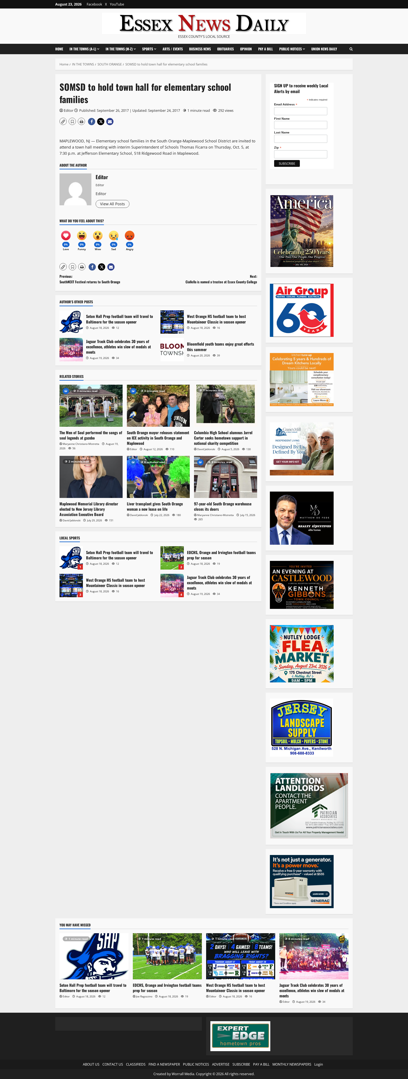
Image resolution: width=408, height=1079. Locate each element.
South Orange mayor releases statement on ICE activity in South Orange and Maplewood (158, 438)
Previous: (90, 279)
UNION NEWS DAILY (324, 48)
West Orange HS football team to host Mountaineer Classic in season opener (172, 322)
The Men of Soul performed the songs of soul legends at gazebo (91, 435)
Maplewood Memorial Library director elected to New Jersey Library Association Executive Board (89, 509)
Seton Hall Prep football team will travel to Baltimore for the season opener (71, 322)
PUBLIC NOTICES (196, 1064)
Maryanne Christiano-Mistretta (81, 444)
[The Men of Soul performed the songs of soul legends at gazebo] (91, 406)
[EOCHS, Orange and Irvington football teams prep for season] (167, 956)
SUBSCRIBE (241, 1064)
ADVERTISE (221, 1064)
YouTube (117, 4)
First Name (282, 118)
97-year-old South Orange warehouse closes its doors (222, 506)
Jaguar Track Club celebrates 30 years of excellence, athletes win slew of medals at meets (71, 349)
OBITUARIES (225, 48)
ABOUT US (91, 1064)
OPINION (246, 48)
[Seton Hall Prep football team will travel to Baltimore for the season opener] (94, 956)
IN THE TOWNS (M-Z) (119, 48)
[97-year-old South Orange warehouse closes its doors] (225, 477)
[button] (351, 49)
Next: (221, 279)
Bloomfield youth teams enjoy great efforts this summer (172, 349)
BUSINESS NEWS (200, 48)
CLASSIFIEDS (136, 1064)
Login (318, 1064)
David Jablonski (206, 449)
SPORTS (147, 48)
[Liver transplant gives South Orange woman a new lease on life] (158, 477)
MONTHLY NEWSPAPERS (291, 1064)
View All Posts (112, 203)
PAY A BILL (265, 48)
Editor (69, 110)
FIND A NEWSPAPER (164, 1064)
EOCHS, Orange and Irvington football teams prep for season (172, 558)
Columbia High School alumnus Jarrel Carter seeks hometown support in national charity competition (223, 438)
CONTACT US (112, 1064)
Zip (277, 148)
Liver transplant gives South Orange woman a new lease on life (155, 506)
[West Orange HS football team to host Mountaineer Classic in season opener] (240, 956)
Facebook (94, 4)
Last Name (281, 132)
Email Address (285, 104)
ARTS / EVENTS (173, 48)
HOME (59, 48)
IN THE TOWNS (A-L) (82, 48)
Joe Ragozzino (144, 996)
